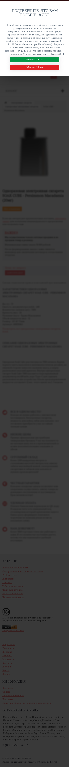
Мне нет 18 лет (34, 67)
